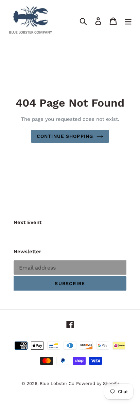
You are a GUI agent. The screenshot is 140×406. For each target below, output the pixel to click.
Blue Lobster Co (57, 383)
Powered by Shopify (97, 383)
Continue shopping (65, 136)
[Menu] (128, 21)
